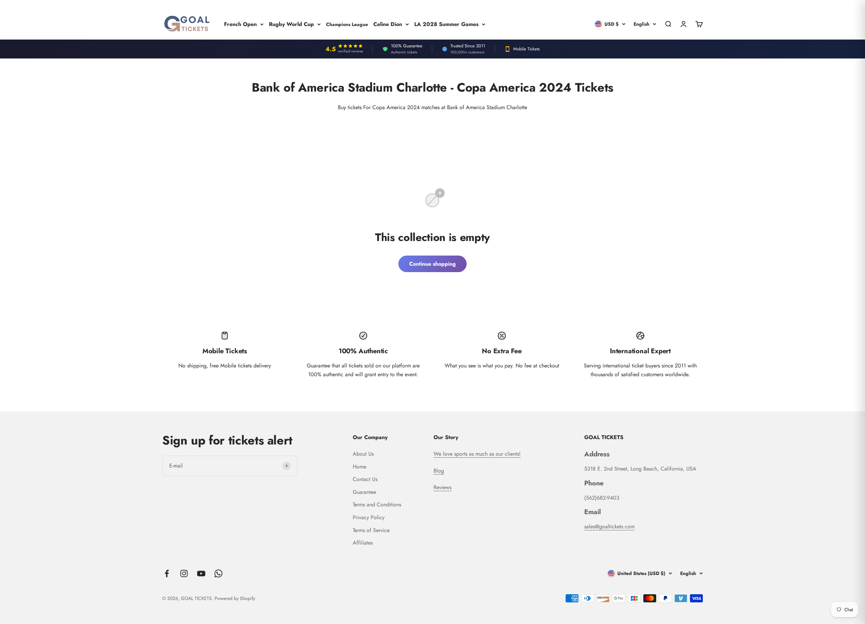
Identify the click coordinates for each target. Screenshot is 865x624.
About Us (363, 454)
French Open (240, 24)
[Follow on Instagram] (184, 573)
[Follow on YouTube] (201, 573)
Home (359, 467)
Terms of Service (371, 530)
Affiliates (363, 543)
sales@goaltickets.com (609, 526)
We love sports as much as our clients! (477, 454)
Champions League (347, 24)
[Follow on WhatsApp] (218, 573)
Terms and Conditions (377, 504)
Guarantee (364, 492)
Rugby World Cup (291, 24)
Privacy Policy (369, 517)
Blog (439, 471)
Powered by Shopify (235, 598)
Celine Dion (387, 24)
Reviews (442, 487)
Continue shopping (432, 264)
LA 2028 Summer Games (446, 24)
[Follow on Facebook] (166, 573)
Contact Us (365, 479)
